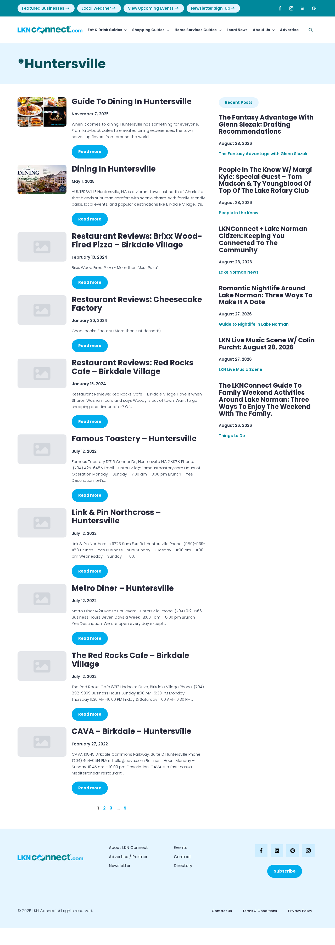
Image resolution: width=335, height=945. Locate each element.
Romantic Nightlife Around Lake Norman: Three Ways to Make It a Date (265, 295)
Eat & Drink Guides (105, 29)
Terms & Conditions (259, 910)
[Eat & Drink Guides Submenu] (124, 30)
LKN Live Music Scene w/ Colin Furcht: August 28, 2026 (267, 344)
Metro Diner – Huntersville (123, 588)
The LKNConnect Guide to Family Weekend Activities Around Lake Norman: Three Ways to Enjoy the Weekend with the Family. (265, 399)
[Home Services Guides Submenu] (219, 30)
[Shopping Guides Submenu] (167, 30)
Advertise (289, 29)
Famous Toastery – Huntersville (134, 438)
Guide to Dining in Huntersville (132, 101)
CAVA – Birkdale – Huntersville (131, 731)
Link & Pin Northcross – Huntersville (116, 516)
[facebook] (280, 8)
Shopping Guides (148, 29)
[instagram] (291, 8)
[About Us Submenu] (272, 30)
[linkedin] (302, 8)
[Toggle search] (310, 30)
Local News (237, 29)
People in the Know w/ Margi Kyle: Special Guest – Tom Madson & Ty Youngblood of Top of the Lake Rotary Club (265, 180)
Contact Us (222, 910)
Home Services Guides (196, 29)
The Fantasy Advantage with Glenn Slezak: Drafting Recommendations (266, 124)
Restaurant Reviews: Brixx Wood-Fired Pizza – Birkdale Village (137, 240)
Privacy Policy (299, 910)
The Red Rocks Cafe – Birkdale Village (130, 659)
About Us (261, 29)
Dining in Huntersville (114, 169)
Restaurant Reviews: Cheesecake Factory (137, 303)
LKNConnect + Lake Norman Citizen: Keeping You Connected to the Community (263, 239)
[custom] (313, 8)
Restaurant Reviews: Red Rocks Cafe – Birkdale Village (132, 367)
